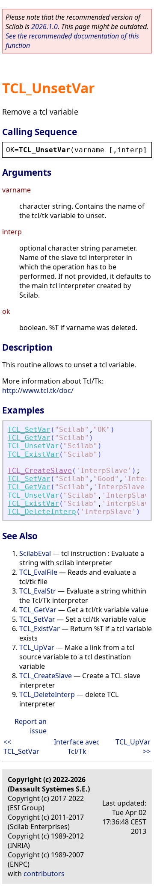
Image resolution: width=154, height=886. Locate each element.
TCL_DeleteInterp (42, 512)
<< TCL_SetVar (21, 746)
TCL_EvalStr (37, 591)
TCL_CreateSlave (40, 471)
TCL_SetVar (29, 429)
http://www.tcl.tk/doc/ (38, 390)
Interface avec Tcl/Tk (77, 746)
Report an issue (31, 726)
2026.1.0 (44, 26)
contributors (44, 873)
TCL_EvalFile (38, 572)
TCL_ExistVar (33, 454)
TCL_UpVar (36, 647)
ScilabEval (35, 553)
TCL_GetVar (29, 438)
